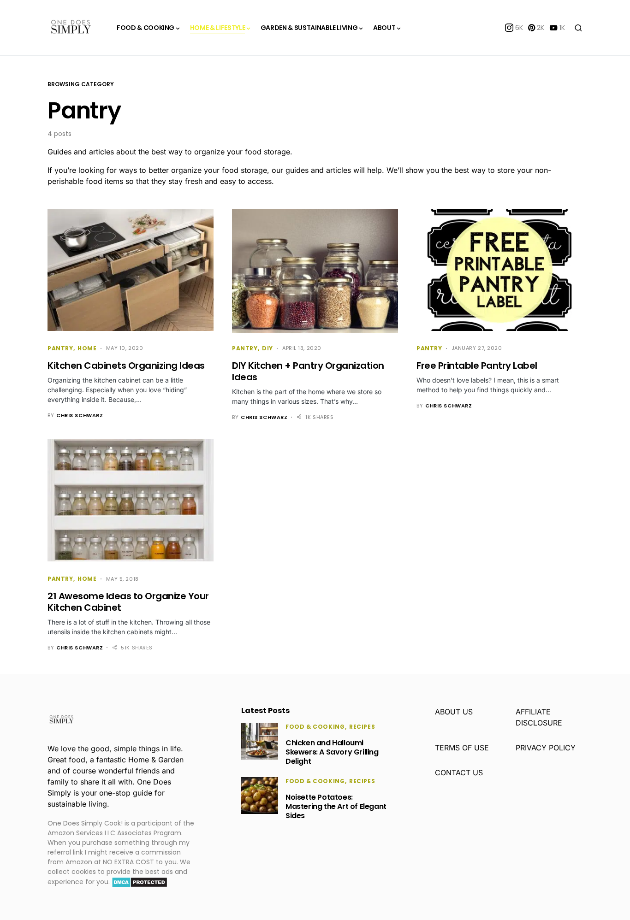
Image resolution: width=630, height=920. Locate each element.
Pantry (60, 348)
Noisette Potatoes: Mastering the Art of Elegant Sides (335, 806)
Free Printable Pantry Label (476, 365)
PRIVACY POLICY (546, 747)
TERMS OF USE (462, 747)
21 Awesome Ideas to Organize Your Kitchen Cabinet (128, 602)
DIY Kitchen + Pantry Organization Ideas (308, 371)
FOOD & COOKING (315, 727)
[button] (578, 28)
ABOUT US (454, 711)
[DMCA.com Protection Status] (139, 881)
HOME (86, 348)
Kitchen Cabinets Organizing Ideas (126, 365)
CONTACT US (459, 772)
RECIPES (362, 727)
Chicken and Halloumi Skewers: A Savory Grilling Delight (332, 752)
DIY (267, 348)
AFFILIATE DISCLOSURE (539, 717)
